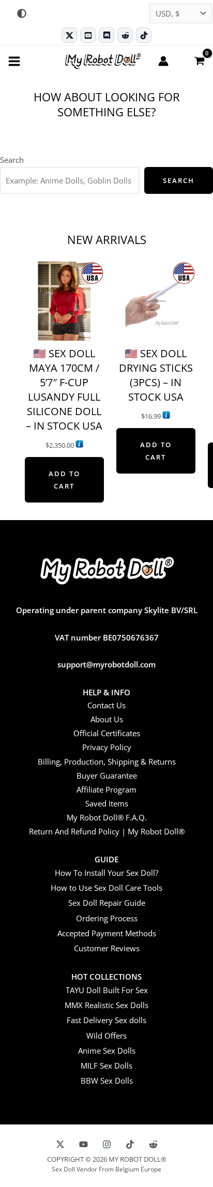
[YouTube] (83, 1144)
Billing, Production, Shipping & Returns (107, 761)
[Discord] (106, 35)
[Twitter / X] (69, 35)
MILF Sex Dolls (106, 1065)
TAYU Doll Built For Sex (107, 990)
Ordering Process (107, 918)
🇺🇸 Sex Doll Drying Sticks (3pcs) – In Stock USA (156, 375)
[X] (60, 1144)
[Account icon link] (163, 61)
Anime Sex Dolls (106, 1050)
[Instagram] (106, 1144)
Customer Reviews (107, 948)
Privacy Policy (106, 747)
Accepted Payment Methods (106, 933)
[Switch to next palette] (21, 13)
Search (12, 160)
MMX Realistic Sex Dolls (106, 1005)
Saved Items (106, 803)
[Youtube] (88, 35)
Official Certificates (106, 733)
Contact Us (106, 705)
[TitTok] (130, 1144)
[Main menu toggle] (14, 60)
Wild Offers (106, 1035)
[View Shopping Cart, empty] (199, 60)
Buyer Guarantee (107, 775)
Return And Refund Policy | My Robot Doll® (107, 831)
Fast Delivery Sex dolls (106, 1020)
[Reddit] (125, 35)
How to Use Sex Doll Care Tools (106, 887)
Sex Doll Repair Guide (106, 902)
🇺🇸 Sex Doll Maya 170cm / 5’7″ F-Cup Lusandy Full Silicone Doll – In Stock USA (64, 389)
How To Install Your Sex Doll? (106, 873)
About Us (106, 719)
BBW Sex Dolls (107, 1080)
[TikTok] (143, 35)
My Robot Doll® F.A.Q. (107, 817)
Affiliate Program (106, 789)
